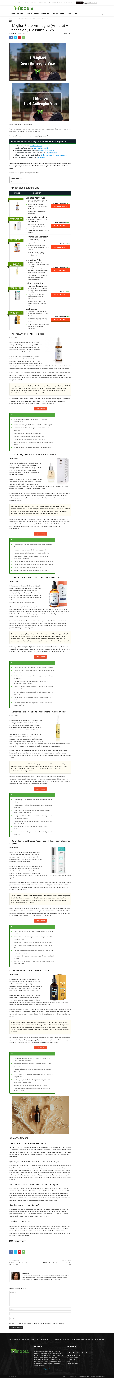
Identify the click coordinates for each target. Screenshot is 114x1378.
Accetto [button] (79, 3)
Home (10, 18)
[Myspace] (82, 1352)
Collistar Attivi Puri (36, 146)
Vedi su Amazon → (60, 206)
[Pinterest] (19, 37)
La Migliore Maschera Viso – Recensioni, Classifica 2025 (21, 1264)
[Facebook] (11, 37)
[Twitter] (15, 37)
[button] (102, 14)
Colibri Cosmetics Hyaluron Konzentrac (54, 155)
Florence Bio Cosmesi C (46, 150)
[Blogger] (69, 1352)
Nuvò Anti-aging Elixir (41, 148)
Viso (15, 18)
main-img (23, 1241)
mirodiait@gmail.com (46, 1369)
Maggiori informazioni (90, 3)
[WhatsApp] (23, 37)
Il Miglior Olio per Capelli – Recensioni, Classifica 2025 (57, 1264)
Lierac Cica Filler (51, 153)
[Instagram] (78, 1352)
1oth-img (17, 1241)
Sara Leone (13, 33)
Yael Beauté (41, 157)
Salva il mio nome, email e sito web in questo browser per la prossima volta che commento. (37, 1323)
